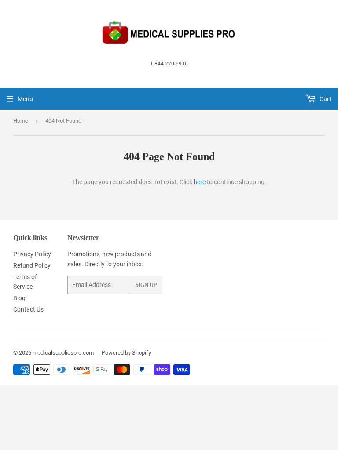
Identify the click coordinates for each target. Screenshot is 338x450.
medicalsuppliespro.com (63, 352)
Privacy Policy (32, 254)
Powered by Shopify (126, 352)
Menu (25, 98)
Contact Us (28, 309)
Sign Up (146, 285)
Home (20, 120)
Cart (324, 98)
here (200, 181)
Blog (19, 297)
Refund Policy (32, 265)
